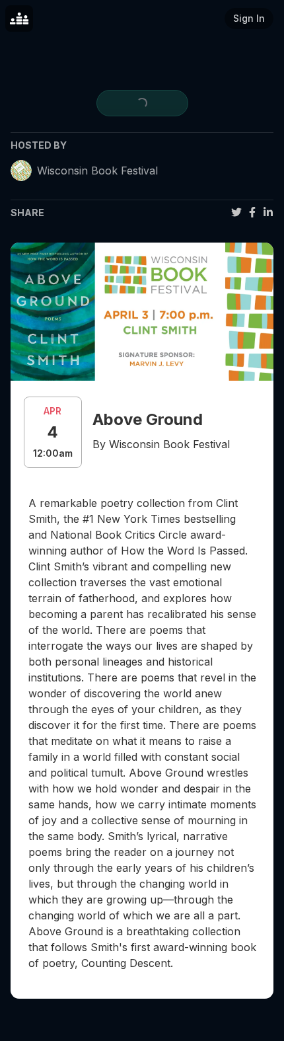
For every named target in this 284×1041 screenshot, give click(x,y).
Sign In (249, 18)
